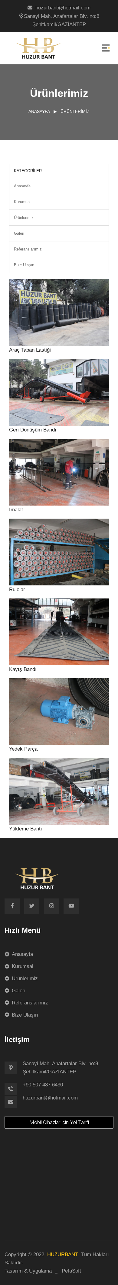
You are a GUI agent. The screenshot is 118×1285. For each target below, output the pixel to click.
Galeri (19, 233)
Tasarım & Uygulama (28, 1271)
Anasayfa (39, 111)
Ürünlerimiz (75, 111)
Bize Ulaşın (24, 265)
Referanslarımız (28, 249)
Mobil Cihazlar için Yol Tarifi (59, 1122)
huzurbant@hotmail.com (62, 8)
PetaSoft (71, 1271)
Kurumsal (22, 201)
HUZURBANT (63, 1254)
